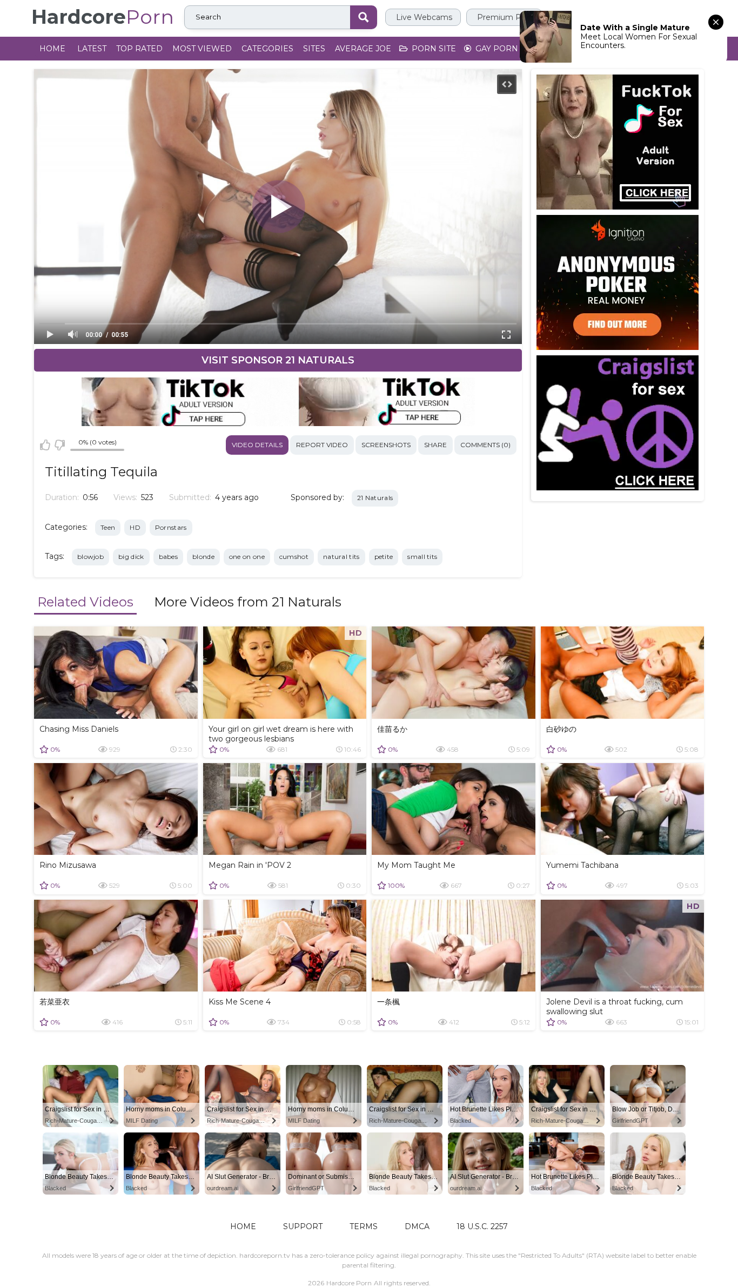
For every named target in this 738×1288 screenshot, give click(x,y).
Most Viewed (202, 48)
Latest (91, 48)
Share (435, 445)
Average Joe (363, 48)
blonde (203, 556)
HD (135, 527)
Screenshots (386, 445)
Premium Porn (504, 17)
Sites (314, 48)
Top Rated (139, 48)
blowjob (90, 556)
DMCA (417, 1226)
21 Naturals (375, 498)
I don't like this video (59, 445)
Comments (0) (485, 445)
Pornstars (171, 527)
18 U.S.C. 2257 (482, 1226)
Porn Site (433, 48)
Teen (107, 527)
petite (383, 556)
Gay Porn (495, 48)
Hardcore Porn (349, 1283)
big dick (131, 556)
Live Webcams (423, 17)
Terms (364, 1226)
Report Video (322, 445)
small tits (422, 556)
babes (168, 556)
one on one (247, 556)
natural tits (341, 556)
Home (52, 48)
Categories (267, 48)
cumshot (293, 556)
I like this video (45, 445)
